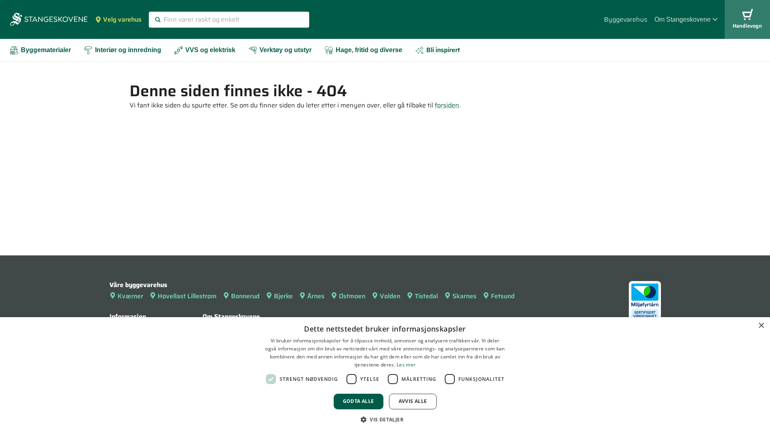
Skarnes (464, 296)
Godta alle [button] (358, 401)
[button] (385, 419)
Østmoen (352, 296)
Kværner (130, 296)
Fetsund (503, 296)
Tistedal (426, 296)
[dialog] (385, 375)
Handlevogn (747, 26)
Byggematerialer (46, 50)
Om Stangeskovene (682, 19)
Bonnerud (245, 296)
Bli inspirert (443, 50)
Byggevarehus (625, 19)
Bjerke (283, 296)
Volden (390, 296)
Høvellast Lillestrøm (187, 296)
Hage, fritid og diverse (369, 50)
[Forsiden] (49, 20)
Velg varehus (122, 19)
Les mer (406, 364)
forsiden (447, 105)
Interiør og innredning (128, 50)
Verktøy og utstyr (285, 50)
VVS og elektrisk (210, 50)
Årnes (315, 296)
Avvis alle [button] (413, 401)
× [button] (761, 326)
